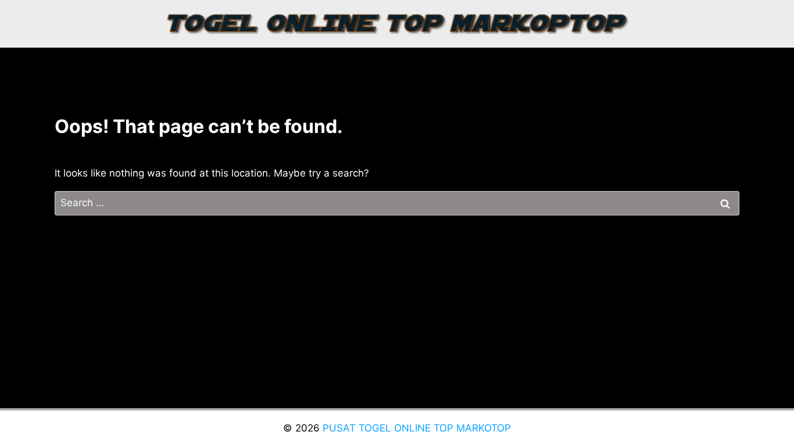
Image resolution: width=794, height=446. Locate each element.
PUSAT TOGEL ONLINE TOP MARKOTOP (417, 428)
